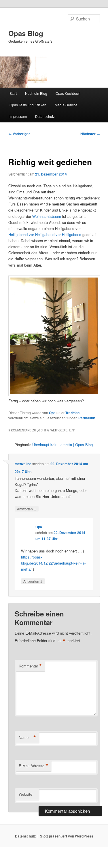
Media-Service (66, 104)
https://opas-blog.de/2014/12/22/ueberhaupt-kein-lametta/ (53, 563)
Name (27, 737)
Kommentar (30, 666)
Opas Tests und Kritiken (28, 104)
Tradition (72, 412)
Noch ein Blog (36, 93)
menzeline (23, 463)
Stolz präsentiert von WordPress (66, 836)
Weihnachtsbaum (46, 216)
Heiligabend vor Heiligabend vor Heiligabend (45, 234)
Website (25, 794)
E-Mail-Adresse (33, 765)
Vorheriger (19, 133)
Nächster (90, 133)
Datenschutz (45, 116)
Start (13, 93)
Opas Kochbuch (68, 93)
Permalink (86, 417)
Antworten (26, 508)
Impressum (18, 116)
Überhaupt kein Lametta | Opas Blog (62, 444)
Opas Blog (25, 33)
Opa (52, 412)
